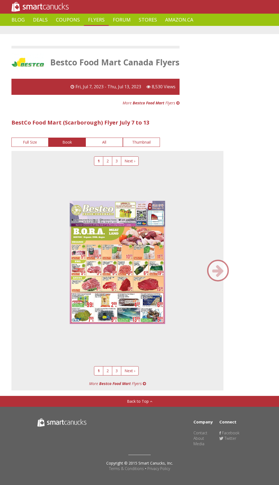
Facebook (230, 432)
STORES (148, 19)
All (104, 142)
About (198, 438)
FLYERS (96, 19)
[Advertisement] (110, 30)
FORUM (122, 19)
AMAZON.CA (179, 19)
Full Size (30, 142)
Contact (200, 432)
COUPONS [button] (68, 19)
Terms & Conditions (126, 468)
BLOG (18, 19)
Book (67, 142)
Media (198, 443)
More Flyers (149, 102)
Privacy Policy (158, 468)
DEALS (40, 19)
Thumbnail (141, 142)
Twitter (229, 438)
